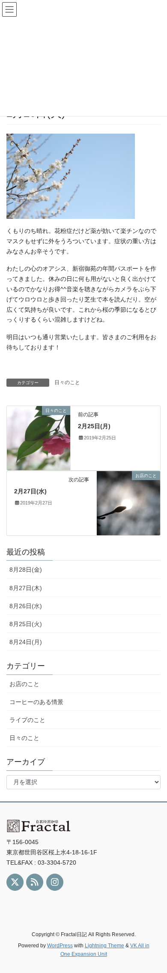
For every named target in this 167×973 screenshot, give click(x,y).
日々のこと (67, 382)
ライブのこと (27, 719)
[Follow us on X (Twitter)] (15, 882)
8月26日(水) (25, 606)
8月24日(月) (25, 642)
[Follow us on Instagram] (54, 882)
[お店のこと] (128, 502)
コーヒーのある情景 (36, 701)
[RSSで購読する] (34, 882)
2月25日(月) (94, 426)
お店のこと (24, 684)
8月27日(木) (25, 588)
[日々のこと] (38, 437)
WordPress (60, 946)
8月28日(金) (25, 569)
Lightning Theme (104, 946)
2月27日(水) (30, 491)
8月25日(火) (25, 624)
